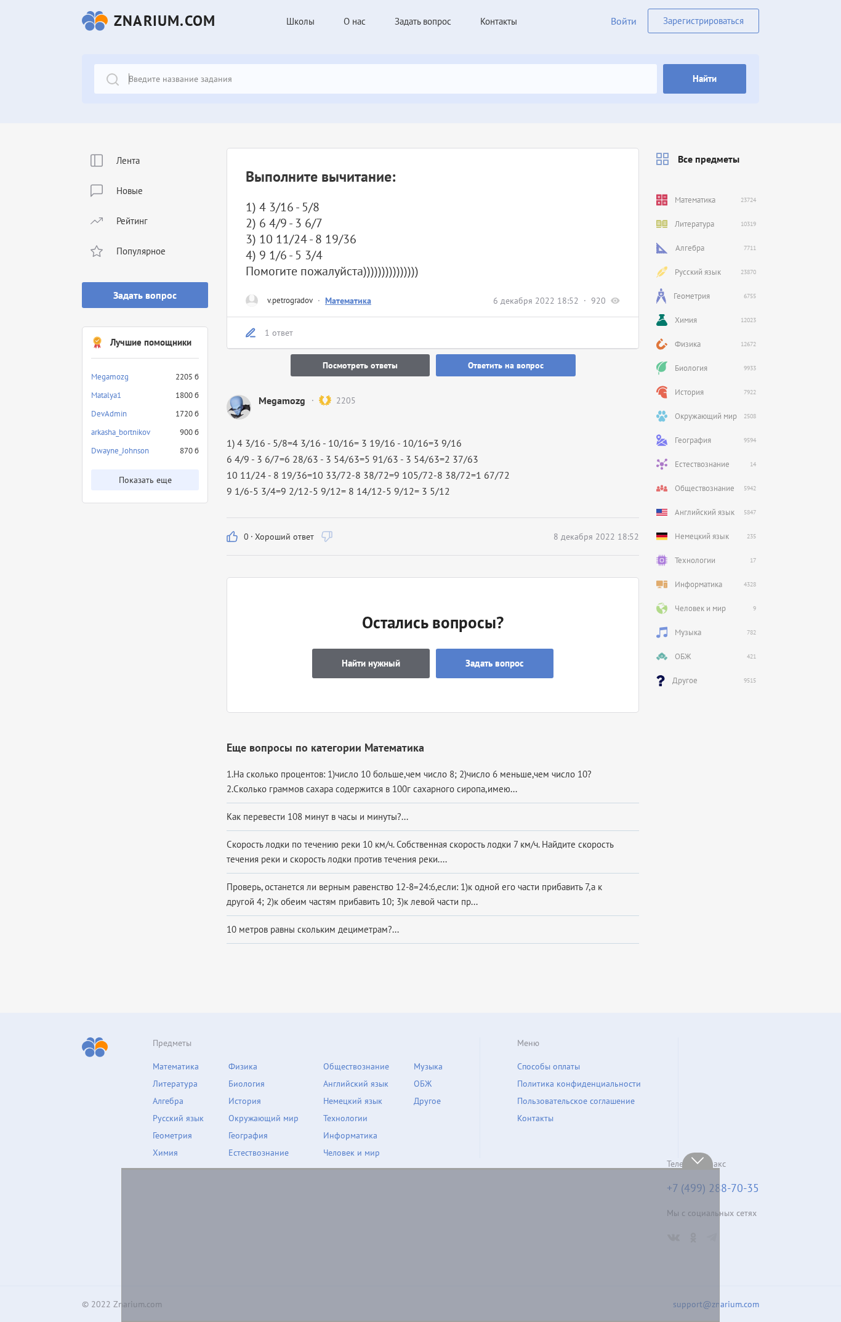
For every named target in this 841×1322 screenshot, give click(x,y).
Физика (242, 1066)
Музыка (428, 1066)
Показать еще (145, 479)
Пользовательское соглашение (576, 1100)
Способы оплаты (548, 1066)
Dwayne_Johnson (120, 450)
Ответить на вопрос (506, 365)
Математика (348, 300)
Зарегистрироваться (703, 20)
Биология (246, 1083)
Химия (165, 1152)
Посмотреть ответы (360, 365)
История (244, 1100)
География (248, 1135)
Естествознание (258, 1152)
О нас (355, 21)
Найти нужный (371, 663)
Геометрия (172, 1135)
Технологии (345, 1118)
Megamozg (110, 376)
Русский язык (178, 1118)
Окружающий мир (263, 1118)
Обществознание (356, 1066)
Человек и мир (351, 1152)
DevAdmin (109, 413)
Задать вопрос (145, 295)
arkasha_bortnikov (120, 432)
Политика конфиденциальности (579, 1083)
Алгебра (168, 1100)
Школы (300, 21)
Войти (624, 21)
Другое (427, 1100)
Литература (175, 1083)
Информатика (350, 1135)
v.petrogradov (290, 300)
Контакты (498, 21)
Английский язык (355, 1083)
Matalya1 (106, 395)
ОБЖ (423, 1083)
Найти (705, 78)
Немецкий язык (352, 1100)
